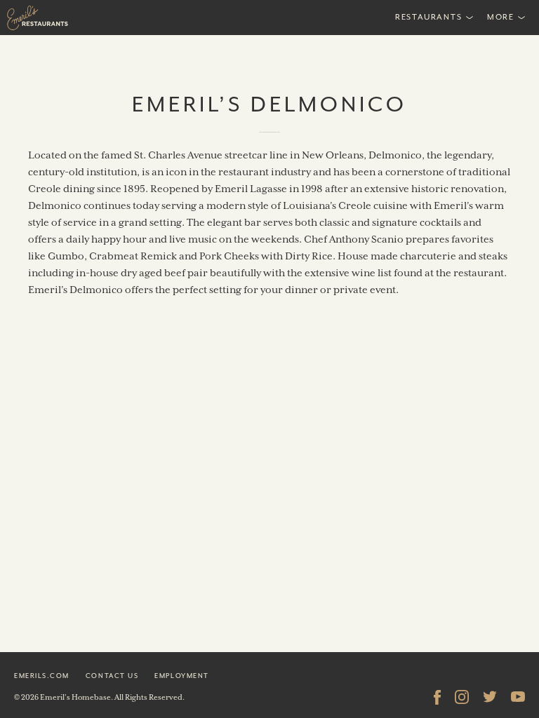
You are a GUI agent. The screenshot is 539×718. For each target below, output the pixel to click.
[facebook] (437, 697)
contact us (112, 675)
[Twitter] (490, 697)
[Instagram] (462, 697)
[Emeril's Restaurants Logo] (70, 17)
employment (181, 675)
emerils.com (41, 675)
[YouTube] (518, 697)
